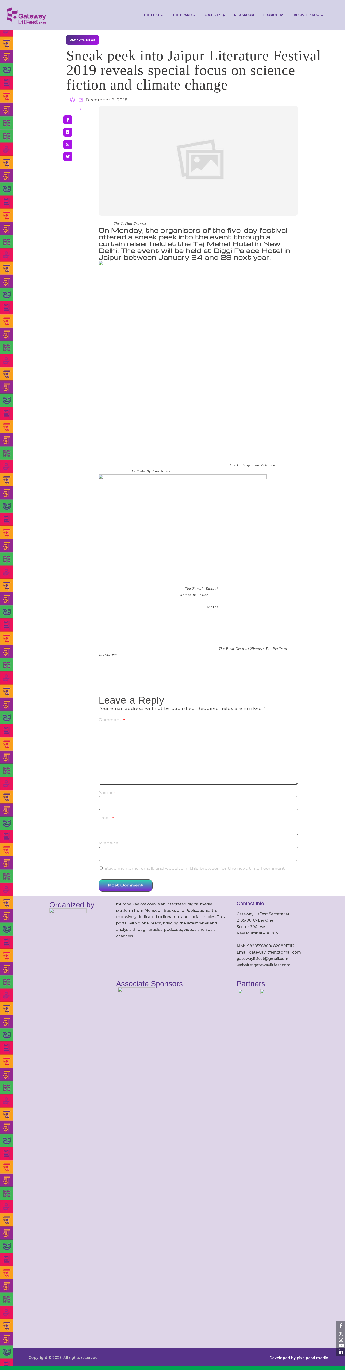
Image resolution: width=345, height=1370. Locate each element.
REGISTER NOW (307, 15)
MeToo (213, 607)
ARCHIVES (212, 15)
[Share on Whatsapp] (67, 144)
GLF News (77, 39)
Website (109, 843)
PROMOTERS (273, 15)
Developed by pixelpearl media (298, 1358)
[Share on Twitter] (67, 156)
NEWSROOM (244, 15)
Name (107, 792)
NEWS (90, 39)
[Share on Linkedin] (67, 132)
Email (107, 817)
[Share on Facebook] (67, 119)
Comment (112, 719)
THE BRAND (182, 15)
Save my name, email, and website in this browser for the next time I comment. (195, 868)
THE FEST (152, 15)
